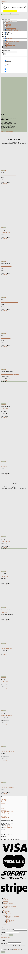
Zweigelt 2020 (4, 466)
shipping (5, 183)
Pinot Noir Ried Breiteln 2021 (7, 787)
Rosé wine (8, 24)
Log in (11, 935)
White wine (9, 22)
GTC (7, 44)
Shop (4, 19)
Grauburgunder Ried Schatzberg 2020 (9, 302)
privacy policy (17, 949)
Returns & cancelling (5, 813)
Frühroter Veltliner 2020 (6, 266)
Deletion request (10, 45)
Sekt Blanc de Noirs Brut (6, 715)
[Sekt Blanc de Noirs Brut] (9, 709)
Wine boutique (6, 32)
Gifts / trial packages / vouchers (13, 30)
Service (5, 40)
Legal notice (9, 38)
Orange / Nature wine (11, 26)
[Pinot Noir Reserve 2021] (9, 642)
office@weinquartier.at (9, 825)
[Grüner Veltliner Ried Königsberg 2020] (9, 367)
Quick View (3, 170)
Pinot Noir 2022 (4, 681)
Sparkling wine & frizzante (12, 29)
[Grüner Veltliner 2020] (9, 331)
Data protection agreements (12, 41)
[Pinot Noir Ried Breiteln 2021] (9, 781)
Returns (8, 48)
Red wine (8, 25)
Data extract (9, 46)
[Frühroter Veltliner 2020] (9, 259)
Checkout (3, 801)
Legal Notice (3, 810)
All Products (9, 21)
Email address (4, 943)
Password (3, 932)
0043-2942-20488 (8, 827)
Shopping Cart (4, 799)
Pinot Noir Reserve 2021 (6, 648)
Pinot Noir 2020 (4, 408)
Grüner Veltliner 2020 (5, 338)
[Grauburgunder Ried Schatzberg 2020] (9, 295)
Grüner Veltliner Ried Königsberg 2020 (10, 374)
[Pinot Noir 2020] (9, 402)
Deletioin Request (5, 817)
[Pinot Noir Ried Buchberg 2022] (9, 745)
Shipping (8, 43)
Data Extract (3, 816)
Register (3, 952)
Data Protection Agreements (7, 811)
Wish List (3, 803)
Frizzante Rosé (4, 612)
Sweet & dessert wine (11, 28)
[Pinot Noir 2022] (9, 675)
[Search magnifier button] (4, 23)
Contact (5, 36)
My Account (3, 800)
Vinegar (5, 907)
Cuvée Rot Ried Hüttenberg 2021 (8, 175)
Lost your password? (5, 937)
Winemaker (6, 34)
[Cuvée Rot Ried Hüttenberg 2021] (9, 169)
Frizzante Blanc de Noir (6, 232)
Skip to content (4, 1)
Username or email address (7, 929)
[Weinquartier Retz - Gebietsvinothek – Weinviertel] (10, 14)
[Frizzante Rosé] (9, 606)
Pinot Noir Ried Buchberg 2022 (8, 751)
